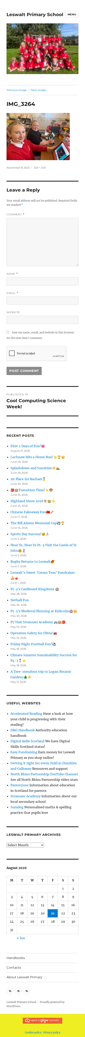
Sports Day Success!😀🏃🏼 (29, 534)
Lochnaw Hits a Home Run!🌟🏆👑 (37, 457)
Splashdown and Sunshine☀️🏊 (35, 468)
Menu (72, 14)
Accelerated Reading (26, 714)
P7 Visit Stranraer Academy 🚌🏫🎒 (38, 622)
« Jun (21, 938)
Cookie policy (33, 1032)
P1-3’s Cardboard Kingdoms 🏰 (34, 589)
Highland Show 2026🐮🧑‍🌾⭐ (32, 501)
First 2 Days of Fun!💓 (27, 446)
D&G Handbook (22, 730)
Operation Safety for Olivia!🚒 (33, 633)
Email (12, 293)
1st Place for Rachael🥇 (28, 479)
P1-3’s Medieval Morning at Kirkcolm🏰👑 (43, 611)
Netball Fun (19, 600)
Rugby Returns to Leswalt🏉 (32, 561)
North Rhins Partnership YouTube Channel (44, 774)
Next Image (38, 90)
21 (52, 913)
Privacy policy (51, 1032)
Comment (16, 214)
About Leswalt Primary (24, 977)
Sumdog (17, 807)
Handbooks (16, 958)
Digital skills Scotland (27, 741)
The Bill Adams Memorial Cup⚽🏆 (37, 523)
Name (12, 273)
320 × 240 (40, 167)
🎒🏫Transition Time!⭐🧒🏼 (31, 490)
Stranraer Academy (25, 796)
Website (13, 312)
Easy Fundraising (23, 752)
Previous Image (17, 90)
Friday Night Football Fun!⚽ (33, 644)
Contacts (14, 967)
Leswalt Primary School (35, 14)
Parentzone (19, 785)
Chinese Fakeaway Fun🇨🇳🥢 (32, 512)
